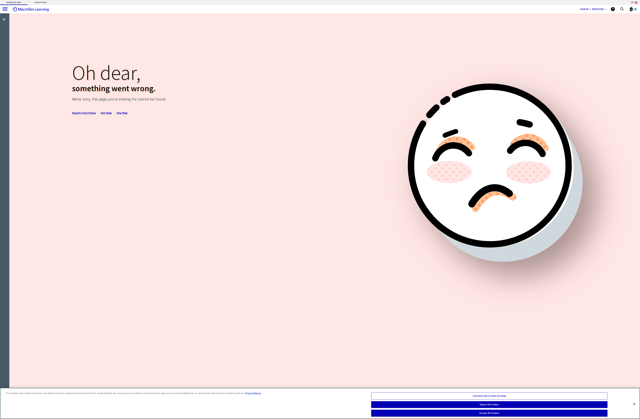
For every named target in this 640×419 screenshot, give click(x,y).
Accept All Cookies (489, 413)
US (632, 2)
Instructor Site (14, 2)
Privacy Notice (253, 393)
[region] (320, 403)
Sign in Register (592, 9)
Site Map (122, 113)
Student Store (40, 2)
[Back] (5, 41)
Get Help (106, 113)
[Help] (613, 9)
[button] (621, 9)
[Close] (634, 404)
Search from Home (84, 113)
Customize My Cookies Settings (489, 396)
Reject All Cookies (489, 404)
